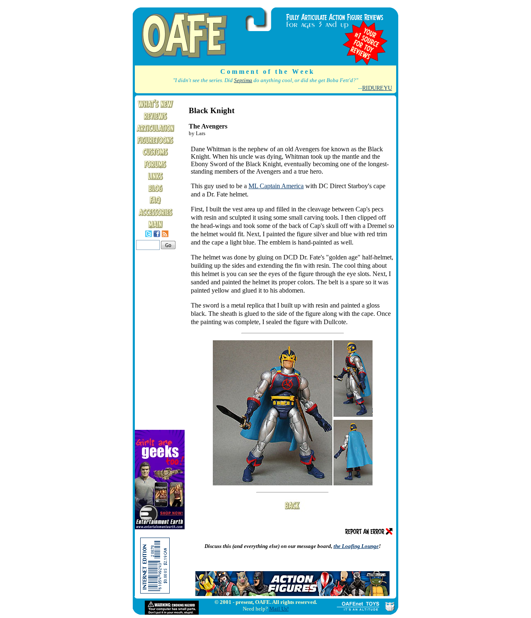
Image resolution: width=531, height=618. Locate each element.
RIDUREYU (377, 88)
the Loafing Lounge (356, 546)
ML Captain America (276, 185)
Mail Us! (279, 609)
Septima (243, 80)
